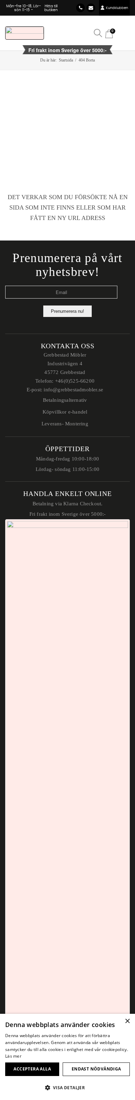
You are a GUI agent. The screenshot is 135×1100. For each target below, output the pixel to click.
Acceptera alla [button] (32, 1069)
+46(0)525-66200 (74, 381)
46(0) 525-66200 (80, 7)
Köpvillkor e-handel (65, 412)
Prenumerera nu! (67, 311)
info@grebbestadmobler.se (91, 7)
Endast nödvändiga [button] (96, 1069)
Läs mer (13, 1056)
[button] (67, 1087)
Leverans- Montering (65, 423)
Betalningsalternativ (65, 400)
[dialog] (67, 1057)
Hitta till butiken (51, 8)
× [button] (127, 1021)
